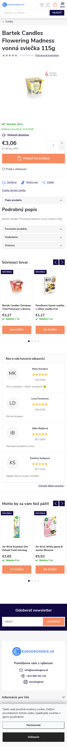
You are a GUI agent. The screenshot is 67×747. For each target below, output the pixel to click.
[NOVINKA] (16, 286)
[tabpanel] (17, 302)
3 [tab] (35, 341)
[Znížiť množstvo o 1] (62, 147)
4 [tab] (38, 341)
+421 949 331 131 (36, 676)
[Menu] (62, 4)
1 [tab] (29, 341)
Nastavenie (33, 725)
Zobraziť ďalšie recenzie (50, 485)
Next (62, 262)
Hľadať (57, 12)
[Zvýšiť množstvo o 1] (62, 143)
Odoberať (53, 621)
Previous (56, 262)
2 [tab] (32, 341)
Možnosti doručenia (18, 135)
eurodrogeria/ (36, 681)
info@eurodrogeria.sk (36, 670)
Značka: (14, 190)
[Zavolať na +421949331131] (42, 5)
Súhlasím (33, 737)
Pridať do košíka (36, 158)
